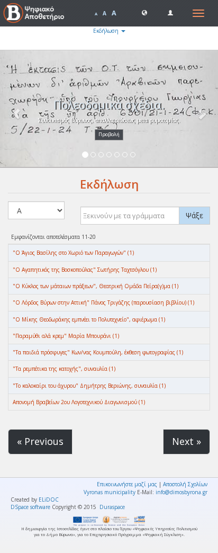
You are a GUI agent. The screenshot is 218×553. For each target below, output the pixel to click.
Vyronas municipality (109, 492)
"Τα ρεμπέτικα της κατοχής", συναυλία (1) (64, 368)
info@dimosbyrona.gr (181, 492)
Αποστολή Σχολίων (185, 484)
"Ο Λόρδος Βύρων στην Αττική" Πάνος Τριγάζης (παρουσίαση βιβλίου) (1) (103, 302)
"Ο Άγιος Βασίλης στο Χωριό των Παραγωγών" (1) (73, 252)
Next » (186, 441)
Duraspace (112, 507)
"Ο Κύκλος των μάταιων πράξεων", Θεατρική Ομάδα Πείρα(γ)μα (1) (95, 286)
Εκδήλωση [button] (106, 30)
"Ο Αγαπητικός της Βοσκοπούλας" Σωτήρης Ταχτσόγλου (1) (85, 269)
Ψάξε (194, 215)
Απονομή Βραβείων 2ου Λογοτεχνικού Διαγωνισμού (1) (79, 402)
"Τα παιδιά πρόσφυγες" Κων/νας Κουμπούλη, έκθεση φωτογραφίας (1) (98, 352)
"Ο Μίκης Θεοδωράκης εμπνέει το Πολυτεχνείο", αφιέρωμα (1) (89, 319)
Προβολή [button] (109, 134)
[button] (144, 12)
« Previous (40, 441)
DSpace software (30, 507)
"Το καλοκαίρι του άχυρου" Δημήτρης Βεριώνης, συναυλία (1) (89, 385)
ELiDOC (49, 499)
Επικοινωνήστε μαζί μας (127, 484)
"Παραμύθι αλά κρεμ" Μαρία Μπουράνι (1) (66, 336)
